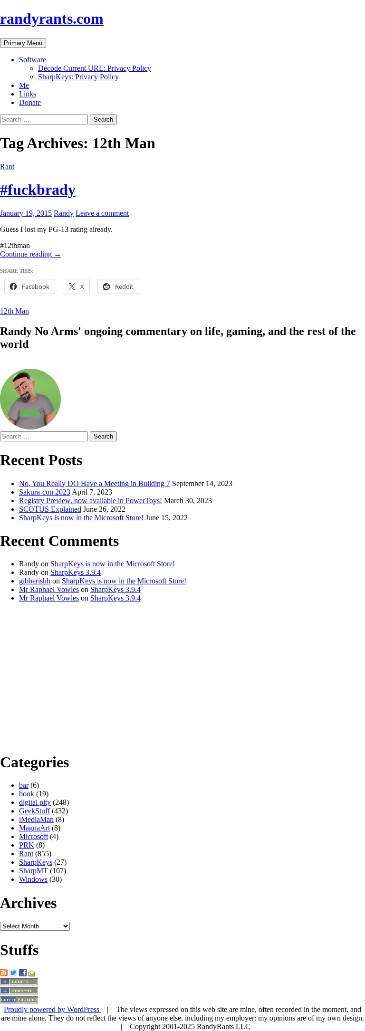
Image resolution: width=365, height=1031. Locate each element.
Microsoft (33, 836)
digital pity (35, 802)
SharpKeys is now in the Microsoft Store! (81, 518)
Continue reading (30, 254)
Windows (33, 879)
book (26, 794)
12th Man (14, 311)
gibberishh (34, 581)
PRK (26, 845)
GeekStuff (34, 811)
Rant (7, 166)
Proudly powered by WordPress (52, 1009)
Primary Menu (23, 43)
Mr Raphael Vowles (49, 589)
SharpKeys (35, 862)
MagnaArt (34, 828)
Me (24, 85)
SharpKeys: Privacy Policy (78, 77)
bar (24, 785)
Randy (64, 213)
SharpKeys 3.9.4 (75, 572)
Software (32, 60)
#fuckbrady (38, 189)
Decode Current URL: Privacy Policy (94, 68)
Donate (30, 102)
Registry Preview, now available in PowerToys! (90, 500)
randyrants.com (52, 18)
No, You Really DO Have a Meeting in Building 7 (94, 483)
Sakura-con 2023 (44, 492)
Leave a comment (102, 213)
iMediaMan (36, 819)
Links (27, 94)
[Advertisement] (182, 676)
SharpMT (33, 871)
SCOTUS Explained (50, 509)
